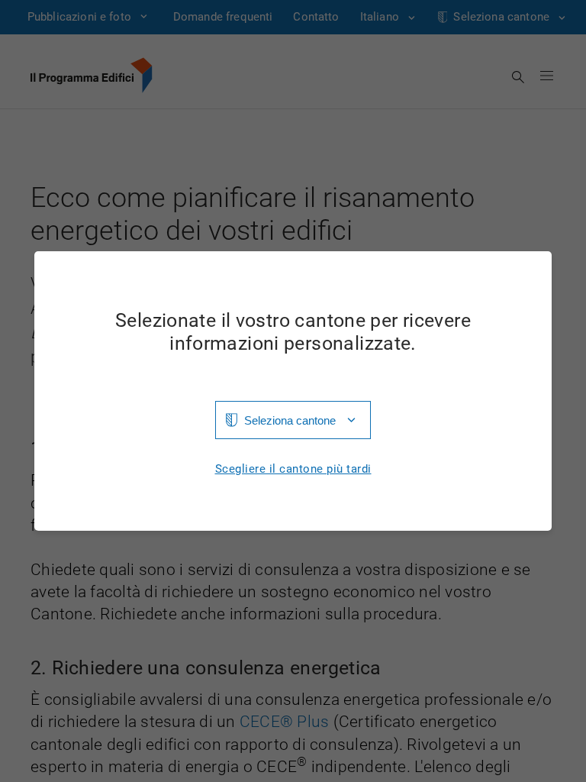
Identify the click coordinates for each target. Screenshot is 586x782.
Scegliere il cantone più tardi (293, 469)
